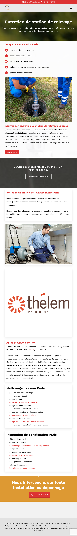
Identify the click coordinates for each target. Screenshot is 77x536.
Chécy (31, 350)
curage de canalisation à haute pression (26, 422)
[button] (71, 8)
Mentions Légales (28, 523)
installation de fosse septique (22, 468)
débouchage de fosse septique (22, 415)
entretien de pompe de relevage (23, 402)
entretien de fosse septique (21, 455)
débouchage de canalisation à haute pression (29, 445)
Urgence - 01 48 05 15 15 (39, 495)
